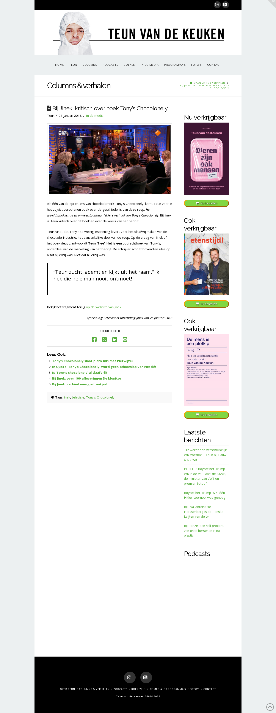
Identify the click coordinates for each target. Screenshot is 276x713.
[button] (272, 4)
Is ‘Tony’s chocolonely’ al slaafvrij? (79, 372)
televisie (78, 397)
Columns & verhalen (94, 689)
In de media (95, 115)
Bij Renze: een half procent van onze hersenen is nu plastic (204, 530)
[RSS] (225, 4)
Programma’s (176, 689)
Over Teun (67, 689)
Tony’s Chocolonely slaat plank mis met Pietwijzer (92, 361)
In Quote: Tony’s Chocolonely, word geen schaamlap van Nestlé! (104, 366)
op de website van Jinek (103, 307)
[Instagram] (217, 4)
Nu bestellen (209, 203)
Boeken (136, 689)
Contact (209, 689)
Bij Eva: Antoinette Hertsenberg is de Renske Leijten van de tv (203, 511)
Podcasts (120, 689)
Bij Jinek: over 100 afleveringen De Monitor (86, 378)
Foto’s (194, 689)
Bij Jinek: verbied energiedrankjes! (79, 384)
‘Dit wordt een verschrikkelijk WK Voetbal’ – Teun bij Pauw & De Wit (205, 455)
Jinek (66, 397)
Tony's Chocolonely (100, 397)
